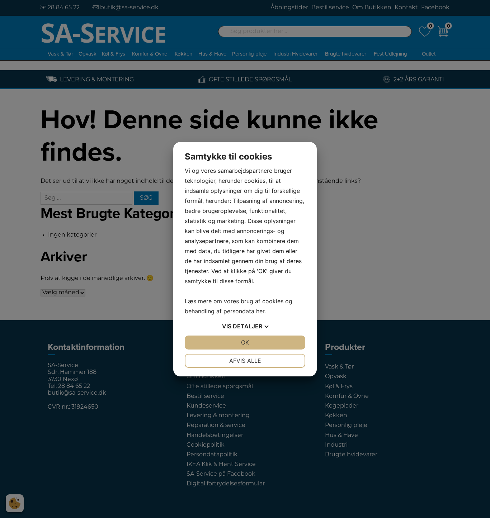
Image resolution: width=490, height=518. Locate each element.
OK (245, 342)
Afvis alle (245, 360)
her (260, 311)
